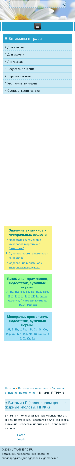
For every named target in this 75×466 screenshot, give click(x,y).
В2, (17, 291)
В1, (12, 291)
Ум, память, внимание (22, 83)
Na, (31, 333)
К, (26, 296)
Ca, (36, 329)
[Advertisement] (28, 136)
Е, (16, 296)
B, (13, 329)
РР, (33, 296)
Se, (40, 333)
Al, (9, 329)
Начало (10, 388)
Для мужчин (15, 54)
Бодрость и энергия (20, 69)
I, (28, 329)
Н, (22, 296)
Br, (17, 329)
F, (19, 296)
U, (37, 296)
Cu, (14, 333)
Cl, (24, 338)
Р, (29, 296)
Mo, (25, 333)
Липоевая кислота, (34, 300)
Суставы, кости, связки (23, 90)
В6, (28, 291)
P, (48, 333)
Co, (45, 329)
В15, (46, 291)
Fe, (25, 329)
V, (21, 329)
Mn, (19, 333)
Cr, (29, 338)
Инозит (32, 305)
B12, (39, 291)
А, (7, 291)
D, (12, 296)
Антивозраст (16, 61)
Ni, (36, 333)
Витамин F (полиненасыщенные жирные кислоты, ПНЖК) (36, 405)
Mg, (8, 333)
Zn (33, 338)
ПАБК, (22, 305)
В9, (33, 291)
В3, (22, 291)
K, (31, 329)
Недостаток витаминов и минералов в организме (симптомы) (25, 244)
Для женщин (15, 47)
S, (44, 333)
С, (9, 296)
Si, (40, 329)
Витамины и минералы (33, 388)
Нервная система (19, 76)
